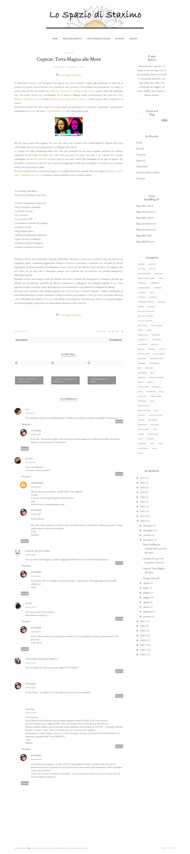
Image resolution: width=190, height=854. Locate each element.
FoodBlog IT (143, 340)
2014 (142, 516)
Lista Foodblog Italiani (98, 38)
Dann (32, 111)
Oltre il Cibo (143, 387)
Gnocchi (154, 344)
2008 (142, 640)
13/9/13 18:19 (36, 487)
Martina (18, 99)
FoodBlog (156, 335)
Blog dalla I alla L (144, 235)
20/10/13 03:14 (30, 713)
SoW (154, 429)
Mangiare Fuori (156, 358)
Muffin (141, 382)
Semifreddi (142, 425)
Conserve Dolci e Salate (148, 172)
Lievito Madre (159, 354)
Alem (28, 603)
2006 (142, 650)
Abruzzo (141, 264)
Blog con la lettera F (146, 223)
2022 (142, 478)
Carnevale (142, 283)
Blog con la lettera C (146, 211)
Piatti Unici (142, 396)
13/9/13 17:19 (30, 462)
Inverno (151, 349)
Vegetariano (143, 448)
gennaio (147, 616)
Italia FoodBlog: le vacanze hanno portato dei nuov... (155, 548)
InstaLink (119, 38)
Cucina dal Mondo (145, 302)
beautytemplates (41, 848)
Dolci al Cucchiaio (145, 316)
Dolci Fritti (142, 325)
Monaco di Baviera (156, 377)
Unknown (37, 483)
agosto (146, 583)
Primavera (142, 401)
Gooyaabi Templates (77, 848)
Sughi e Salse (153, 434)
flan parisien (40, 159)
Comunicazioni (144, 288)
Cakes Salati (142, 166)
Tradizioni (142, 443)
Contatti (133, 38)
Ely (27, 409)
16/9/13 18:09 (36, 514)
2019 (142, 492)
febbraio (147, 611)
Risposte (26, 424)
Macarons (142, 358)
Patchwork (151, 392)
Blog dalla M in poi (145, 241)
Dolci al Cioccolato (146, 311)
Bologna (158, 273)
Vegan (160, 443)
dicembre (148, 525)
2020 (142, 487)
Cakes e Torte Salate (146, 278)
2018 (142, 497)
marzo (146, 607)
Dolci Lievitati (156, 325)
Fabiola (27, 99)
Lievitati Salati (144, 354)
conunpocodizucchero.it (42, 659)
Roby (54, 99)
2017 (142, 501)
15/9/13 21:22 (30, 607)
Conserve (158, 288)
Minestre (141, 377)
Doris (36, 99)
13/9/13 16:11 (30, 413)
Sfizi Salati (154, 425)
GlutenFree (142, 344)
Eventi (149, 330)
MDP (139, 368)
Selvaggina (152, 420)
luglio (146, 588)
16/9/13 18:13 (36, 576)
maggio (146, 597)
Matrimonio (155, 363)
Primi (139, 142)
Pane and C (156, 387)
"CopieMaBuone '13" (55, 111)
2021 (142, 482)
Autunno (141, 269)
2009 (142, 635)
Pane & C (141, 160)
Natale (150, 382)
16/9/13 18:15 (36, 632)
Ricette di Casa (144, 406)
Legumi (162, 349)
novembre (148, 530)
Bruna (74, 99)
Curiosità (161, 302)
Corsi (152, 292)
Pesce (161, 392)
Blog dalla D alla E (144, 217)
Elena (29, 458)
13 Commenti (20, 331)
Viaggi (154, 448)
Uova (152, 443)
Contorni (141, 154)
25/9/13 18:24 (30, 688)
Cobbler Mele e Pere (99, 380)
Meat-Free (149, 368)
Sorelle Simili (143, 429)
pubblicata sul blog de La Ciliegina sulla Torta (71, 91)
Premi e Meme (155, 396)
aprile (146, 602)
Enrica (61, 99)
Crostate (141, 297)
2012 (142, 621)
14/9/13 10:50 (30, 555)
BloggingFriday (144, 273)
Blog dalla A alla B (144, 205)
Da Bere (141, 307)
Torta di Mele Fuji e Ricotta (65, 380)
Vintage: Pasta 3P (151, 578)
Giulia (120, 95)
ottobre (147, 535)
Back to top (167, 848)
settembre (148, 540)
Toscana (149, 439)
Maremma (142, 363)
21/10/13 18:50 (36, 759)
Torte (140, 439)
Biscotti (152, 269)
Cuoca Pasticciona (37, 551)
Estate (140, 330)
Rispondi (119, 421)
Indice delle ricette (72, 38)
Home (55, 38)
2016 (142, 506)
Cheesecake (154, 283)
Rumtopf (141, 415)
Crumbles (153, 297)
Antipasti (152, 264)
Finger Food (143, 335)
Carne (160, 278)
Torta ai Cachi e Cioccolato (27, 380)
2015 (142, 511)
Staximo (36, 430)
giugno (146, 592)
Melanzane (142, 373)
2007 (142, 645)
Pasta (140, 392)
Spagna (141, 434)
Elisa (68, 99)
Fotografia (156, 340)
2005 (142, 654)
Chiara (82, 99)
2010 (142, 630)
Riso (156, 410)
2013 (142, 520)
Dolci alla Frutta (145, 321)
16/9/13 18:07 (36, 434)
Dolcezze (68, 53)
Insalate (141, 349)
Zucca (140, 453)
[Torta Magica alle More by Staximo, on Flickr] (68, 75)
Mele (152, 373)
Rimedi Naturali (144, 410)
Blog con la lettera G (146, 229)
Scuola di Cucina (156, 415)
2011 (142, 626)
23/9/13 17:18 (30, 663)
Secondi (140, 148)
